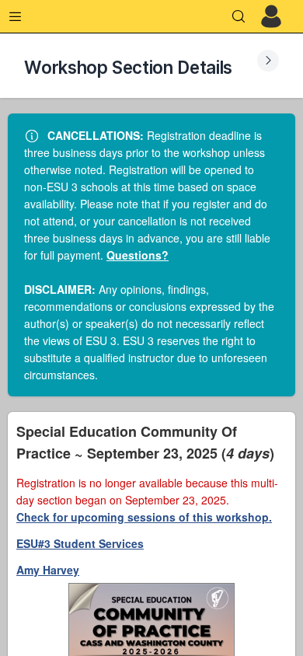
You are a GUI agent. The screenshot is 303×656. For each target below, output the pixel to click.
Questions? (137, 255)
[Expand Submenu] (268, 61)
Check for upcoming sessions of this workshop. (144, 517)
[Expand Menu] (15, 16)
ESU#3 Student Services (80, 543)
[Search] (238, 16)
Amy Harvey (47, 569)
